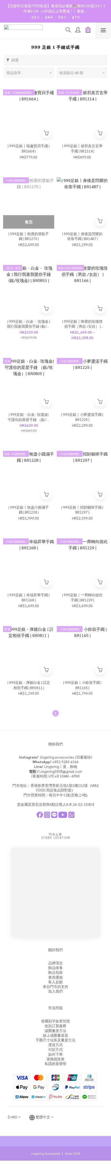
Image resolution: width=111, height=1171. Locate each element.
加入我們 (55, 991)
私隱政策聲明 (55, 1063)
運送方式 (55, 1044)
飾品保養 (55, 967)
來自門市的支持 (55, 986)
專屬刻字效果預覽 (55, 1021)
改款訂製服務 (55, 1025)
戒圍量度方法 (55, 1030)
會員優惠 (55, 977)
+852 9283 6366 (56, 761)
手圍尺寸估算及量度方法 (55, 1039)
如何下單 (55, 1054)
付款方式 (55, 1049)
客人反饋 (55, 981)
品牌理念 (55, 962)
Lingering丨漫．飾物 (55, 766)
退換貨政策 (55, 1058)
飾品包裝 (55, 972)
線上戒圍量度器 (55, 1035)
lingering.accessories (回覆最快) (55, 757)
